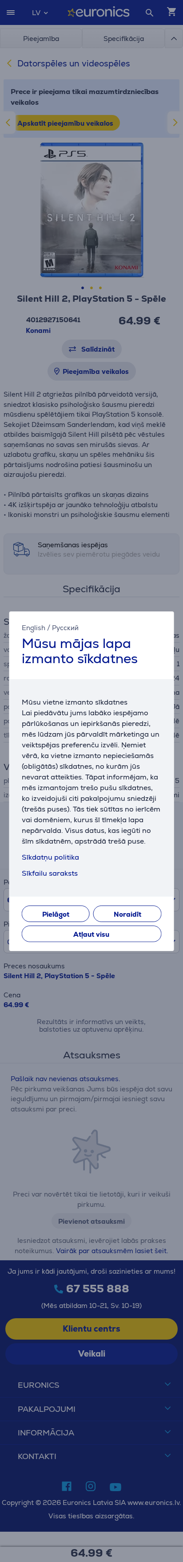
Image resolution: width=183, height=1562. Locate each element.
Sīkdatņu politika (50, 857)
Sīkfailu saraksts (50, 873)
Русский (65, 627)
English (33, 627)
